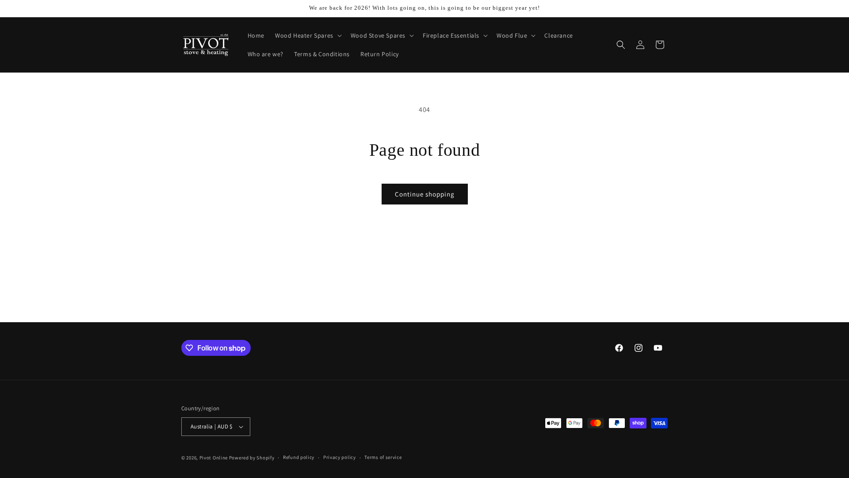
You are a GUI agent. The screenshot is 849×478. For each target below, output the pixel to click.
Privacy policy (339, 457)
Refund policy (298, 457)
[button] (307, 35)
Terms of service (383, 457)
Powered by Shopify (252, 458)
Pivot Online (213, 458)
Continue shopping (425, 194)
